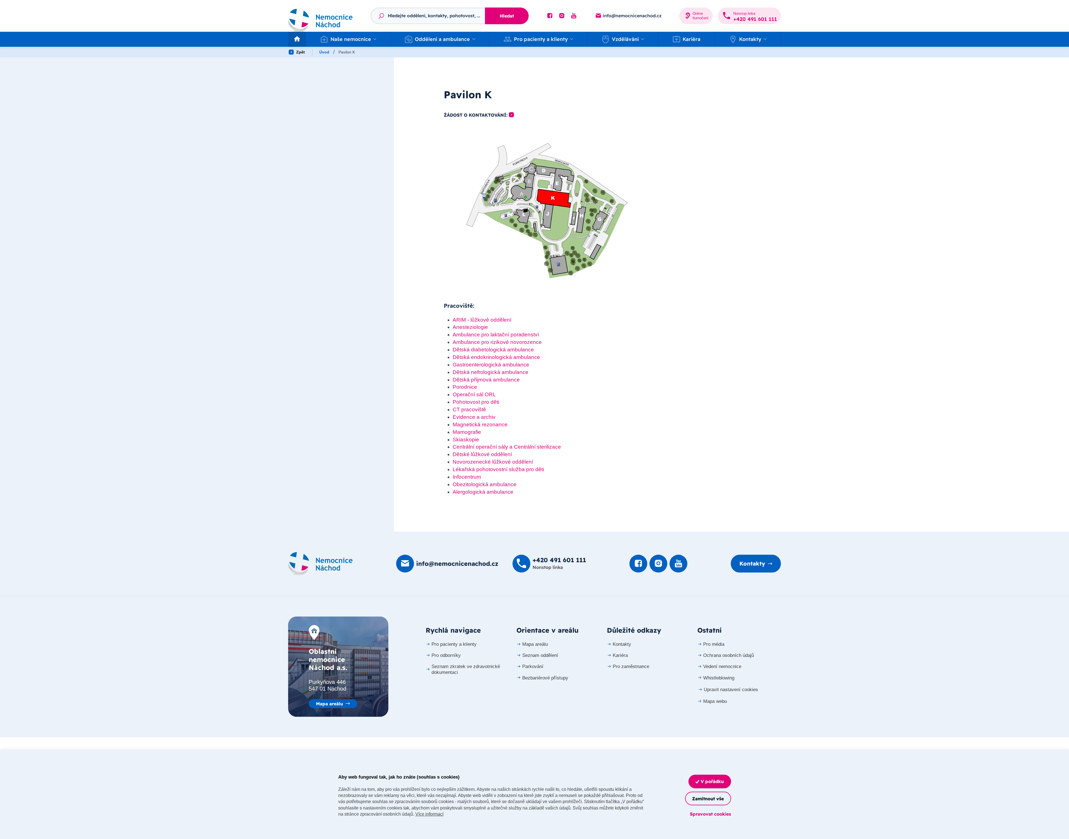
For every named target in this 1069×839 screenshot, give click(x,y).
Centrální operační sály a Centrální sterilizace (507, 447)
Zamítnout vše (708, 798)
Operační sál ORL (474, 394)
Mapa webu (715, 701)
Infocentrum (467, 477)
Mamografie (467, 432)
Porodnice (465, 387)
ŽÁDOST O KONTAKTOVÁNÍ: (475, 115)
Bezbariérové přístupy (545, 678)
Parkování (532, 666)
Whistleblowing (718, 678)
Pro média (713, 644)
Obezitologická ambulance (484, 484)
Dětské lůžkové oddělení (482, 454)
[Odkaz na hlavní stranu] (320, 16)
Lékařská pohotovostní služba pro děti (498, 469)
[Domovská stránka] (320, 563)
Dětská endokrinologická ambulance (496, 357)
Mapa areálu (329, 703)
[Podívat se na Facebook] (549, 16)
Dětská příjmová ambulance (486, 380)
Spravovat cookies (710, 814)
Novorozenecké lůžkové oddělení (493, 462)
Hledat (507, 16)
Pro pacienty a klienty (454, 644)
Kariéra (691, 39)
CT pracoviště (469, 409)
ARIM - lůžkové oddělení (482, 320)
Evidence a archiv (474, 417)
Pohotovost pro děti (476, 402)
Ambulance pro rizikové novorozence (497, 342)
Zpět (300, 52)
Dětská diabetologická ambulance (493, 350)
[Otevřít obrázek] (547, 210)
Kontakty (752, 563)
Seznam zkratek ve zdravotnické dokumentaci (465, 669)
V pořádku (711, 781)
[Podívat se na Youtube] (573, 16)
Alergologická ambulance (483, 492)
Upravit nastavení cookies (731, 689)
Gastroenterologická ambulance (491, 365)
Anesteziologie (470, 327)
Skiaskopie (466, 439)
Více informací (429, 814)
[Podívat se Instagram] (561, 16)
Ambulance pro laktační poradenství (496, 334)
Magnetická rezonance (480, 424)
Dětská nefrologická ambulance (490, 372)
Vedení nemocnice (722, 666)
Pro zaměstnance (631, 666)
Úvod (324, 52)
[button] (348, 39)
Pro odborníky (446, 655)
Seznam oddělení (540, 655)
